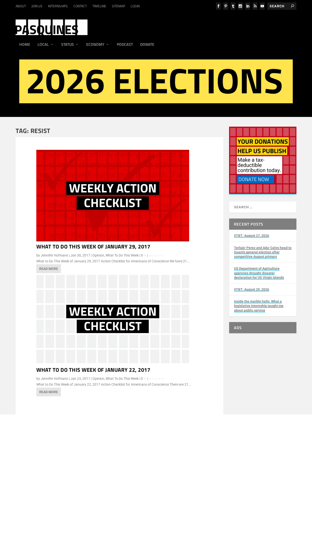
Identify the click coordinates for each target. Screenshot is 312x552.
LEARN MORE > (43, 473)
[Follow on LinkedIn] (110, 524)
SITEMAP (118, 6)
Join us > (38, 519)
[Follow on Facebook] (81, 524)
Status (67, 44)
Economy (95, 44)
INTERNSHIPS (58, 6)
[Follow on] (159, 524)
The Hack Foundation (99, 499)
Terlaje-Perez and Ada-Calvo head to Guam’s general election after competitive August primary (263, 252)
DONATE (37, 513)
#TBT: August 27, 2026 (251, 236)
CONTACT (80, 6)
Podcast (125, 44)
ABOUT (21, 6)
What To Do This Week (122, 255)
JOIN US (36, 6)
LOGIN (135, 6)
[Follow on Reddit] (149, 524)
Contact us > (40, 530)
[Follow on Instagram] (91, 524)
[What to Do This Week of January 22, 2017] (112, 363)
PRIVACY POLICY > (106, 473)
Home (24, 44)
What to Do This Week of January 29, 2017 (93, 246)
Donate (147, 44)
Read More (48, 269)
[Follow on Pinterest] (140, 524)
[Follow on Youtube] (130, 524)
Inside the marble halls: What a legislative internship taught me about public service (258, 305)
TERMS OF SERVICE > (73, 473)
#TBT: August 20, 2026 (251, 289)
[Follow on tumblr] (101, 524)
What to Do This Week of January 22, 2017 (93, 370)
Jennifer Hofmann (54, 255)
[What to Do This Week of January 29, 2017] (112, 240)
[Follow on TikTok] (120, 524)
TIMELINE (99, 6)
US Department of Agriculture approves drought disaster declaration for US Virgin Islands (259, 272)
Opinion (98, 255)
